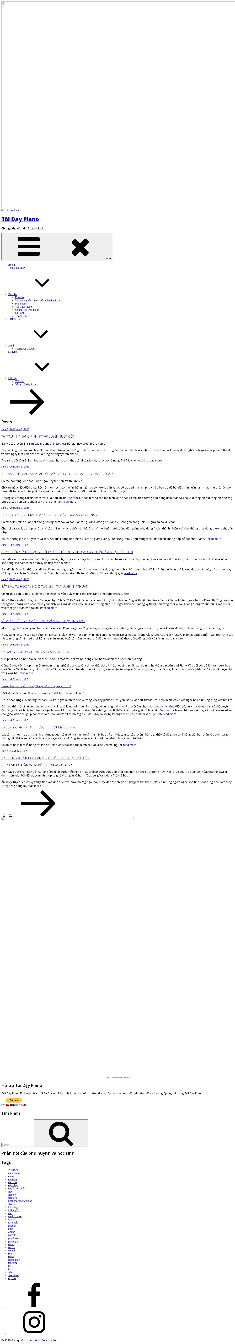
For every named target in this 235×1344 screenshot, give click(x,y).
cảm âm (12, 1179)
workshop (13, 1275)
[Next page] (38, 815)
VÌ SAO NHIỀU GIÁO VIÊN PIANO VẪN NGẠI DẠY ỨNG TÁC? (43, 621)
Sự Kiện (12, 351)
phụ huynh (14, 1238)
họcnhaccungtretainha (20, 1200)
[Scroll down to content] (27, 413)
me (10, 1213)
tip (9, 1265)
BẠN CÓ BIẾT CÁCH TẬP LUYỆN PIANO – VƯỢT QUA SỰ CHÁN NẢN (49, 514)
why (10, 1272)
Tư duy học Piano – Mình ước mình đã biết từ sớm (38, 727)
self (10, 1253)
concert (12, 1176)
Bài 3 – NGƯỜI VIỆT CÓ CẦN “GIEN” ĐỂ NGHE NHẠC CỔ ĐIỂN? (45, 758)
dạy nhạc (13, 1185)
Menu (108, 258)
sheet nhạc (14, 1259)
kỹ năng (12, 1207)
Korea (11, 1204)
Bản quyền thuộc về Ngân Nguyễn (33, 1340)
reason (11, 1247)
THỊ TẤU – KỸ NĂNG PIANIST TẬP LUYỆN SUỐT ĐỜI (37, 436)
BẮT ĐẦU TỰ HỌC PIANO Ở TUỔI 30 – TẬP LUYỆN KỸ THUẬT (44, 586)
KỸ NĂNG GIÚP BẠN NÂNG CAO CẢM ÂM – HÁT (35, 651)
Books (11, 264)
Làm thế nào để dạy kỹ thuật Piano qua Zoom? (36, 686)
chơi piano (14, 1173)
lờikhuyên (13, 1210)
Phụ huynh (21, 303)
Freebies (19, 297)
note (10, 1228)
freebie (12, 1194)
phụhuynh (13, 1241)
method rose (15, 1216)
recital (11, 1250)
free (10, 1191)
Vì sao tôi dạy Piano (26, 384)
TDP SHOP (14, 319)
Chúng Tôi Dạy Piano (27, 309)
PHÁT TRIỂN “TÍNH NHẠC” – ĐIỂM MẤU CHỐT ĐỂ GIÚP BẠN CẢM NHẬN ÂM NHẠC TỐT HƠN (67, 552)
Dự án (11, 345)
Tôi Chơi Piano (23, 306)
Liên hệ (12, 378)
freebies (12, 1197)
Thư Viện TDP (16, 267)
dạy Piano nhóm (17, 1188)
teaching (12, 1262)
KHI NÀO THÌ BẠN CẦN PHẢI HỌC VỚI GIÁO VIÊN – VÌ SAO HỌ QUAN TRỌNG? (57, 473)
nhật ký (12, 1225)
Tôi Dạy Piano (20, 219)
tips (10, 1269)
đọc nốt (12, 1278)
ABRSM (13, 1169)
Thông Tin (21, 315)
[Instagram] (34, 1334)
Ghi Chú (20, 312)
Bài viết (12, 294)
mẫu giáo (13, 1222)
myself (11, 1219)
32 (10, 815)
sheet (11, 1256)
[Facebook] (34, 1307)
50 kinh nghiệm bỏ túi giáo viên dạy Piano (38, 300)
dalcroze (12, 1182)
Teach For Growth (25, 348)
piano (11, 1244)
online (11, 1231)
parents (12, 1234)
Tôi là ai (19, 381)
